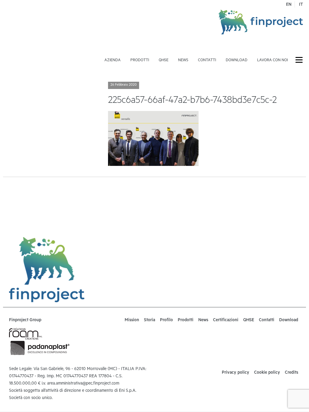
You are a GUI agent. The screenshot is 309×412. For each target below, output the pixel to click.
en (288, 5)
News (183, 61)
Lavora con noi (272, 61)
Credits (291, 373)
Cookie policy (267, 373)
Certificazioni (225, 320)
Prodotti (139, 61)
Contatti (207, 61)
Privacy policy (235, 373)
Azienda (112, 61)
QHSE (163, 61)
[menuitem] (113, 51)
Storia (149, 320)
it (301, 5)
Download (236, 61)
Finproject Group (25, 320)
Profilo (166, 320)
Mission (132, 320)
